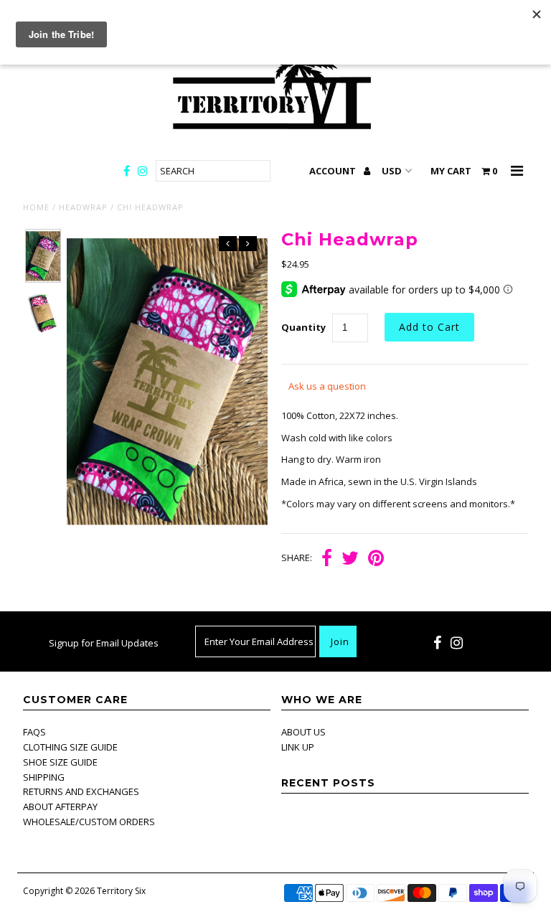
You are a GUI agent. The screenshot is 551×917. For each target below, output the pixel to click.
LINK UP (297, 746)
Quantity (303, 327)
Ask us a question (327, 386)
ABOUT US (303, 731)
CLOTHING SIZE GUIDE (70, 746)
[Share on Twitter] (350, 558)
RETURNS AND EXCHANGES (81, 791)
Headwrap (83, 207)
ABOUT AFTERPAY (60, 806)
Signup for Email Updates (104, 642)
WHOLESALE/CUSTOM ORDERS (89, 821)
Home (36, 207)
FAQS (34, 731)
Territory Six (121, 891)
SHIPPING (44, 777)
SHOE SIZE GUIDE (60, 762)
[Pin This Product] (376, 558)
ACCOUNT (333, 170)
